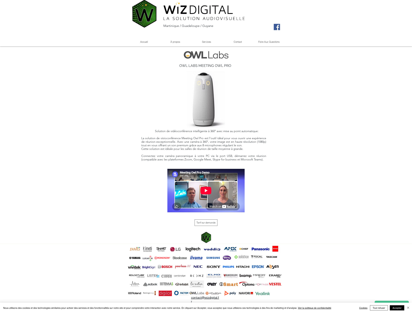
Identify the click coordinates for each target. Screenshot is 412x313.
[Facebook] (277, 27)
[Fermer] (408, 307)
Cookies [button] (363, 307)
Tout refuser (379, 307)
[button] (206, 41)
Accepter (397, 307)
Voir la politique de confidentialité (314, 307)
